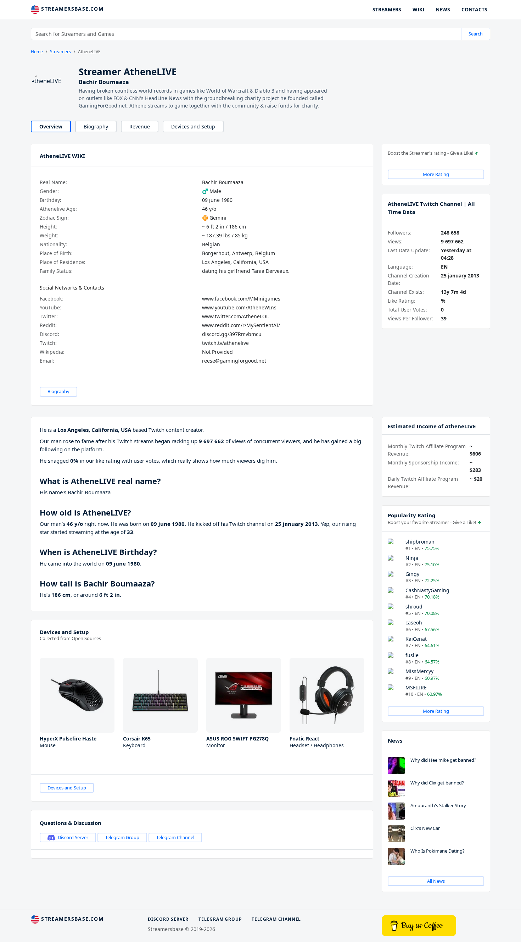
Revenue (139, 126)
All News (436, 881)
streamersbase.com (71, 8)
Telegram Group (122, 837)
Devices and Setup (193, 126)
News (395, 740)
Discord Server (73, 837)
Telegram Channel (175, 837)
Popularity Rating (412, 515)
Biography (96, 126)
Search (476, 34)
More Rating (436, 174)
